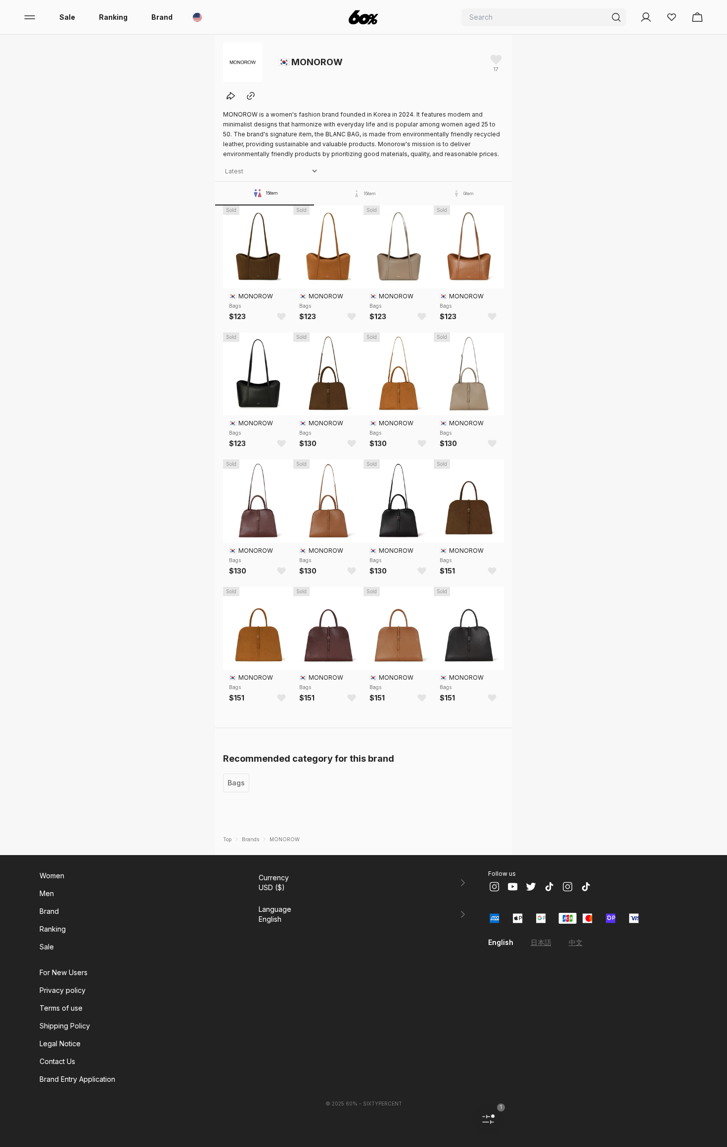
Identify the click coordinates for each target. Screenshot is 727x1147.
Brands (250, 839)
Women (52, 875)
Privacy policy (63, 990)
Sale (67, 17)
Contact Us (57, 1061)
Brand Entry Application (77, 1079)
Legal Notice (60, 1043)
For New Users (64, 972)
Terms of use (61, 1008)
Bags (236, 782)
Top (227, 839)
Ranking (113, 17)
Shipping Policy (65, 1026)
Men (47, 893)
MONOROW (285, 839)
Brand (162, 17)
